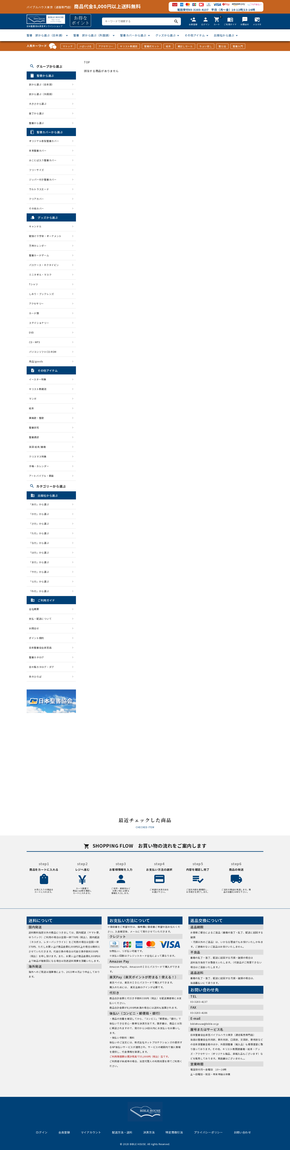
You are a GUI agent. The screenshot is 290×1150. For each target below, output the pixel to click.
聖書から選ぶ (36, 123)
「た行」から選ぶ (40, 533)
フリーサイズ (36, 169)
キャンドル (35, 226)
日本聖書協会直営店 (40, 647)
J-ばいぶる (86, 46)
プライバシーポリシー (208, 1132)
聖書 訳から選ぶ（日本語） (45, 35)
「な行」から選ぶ (40, 542)
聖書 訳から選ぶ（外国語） (92, 35)
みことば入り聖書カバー (43, 160)
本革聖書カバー (38, 150)
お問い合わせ (242, 1132)
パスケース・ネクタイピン (44, 265)
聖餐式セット (151, 46)
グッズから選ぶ (165, 35)
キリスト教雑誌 (129, 46)
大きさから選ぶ (38, 103)
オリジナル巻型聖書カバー (44, 141)
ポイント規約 (36, 638)
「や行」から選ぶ (40, 571)
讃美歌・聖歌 (36, 417)
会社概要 (34, 609)
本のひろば (35, 676)
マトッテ (68, 46)
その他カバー (36, 208)
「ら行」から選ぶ (40, 581)
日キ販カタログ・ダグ (41, 667)
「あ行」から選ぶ (40, 504)
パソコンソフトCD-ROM (42, 351)
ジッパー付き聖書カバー (43, 179)
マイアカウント (91, 1132)
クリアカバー (36, 198)
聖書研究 (34, 427)
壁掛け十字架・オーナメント (45, 236)
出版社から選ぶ (224, 35)
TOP (87, 62)
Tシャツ (33, 284)
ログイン (42, 1132)
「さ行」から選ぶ (40, 523)
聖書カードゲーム (39, 255)
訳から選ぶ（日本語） (41, 84)
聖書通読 (34, 437)
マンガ (32, 398)
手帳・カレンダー (39, 466)
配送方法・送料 (122, 1132)
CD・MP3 (34, 342)
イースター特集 (37, 379)
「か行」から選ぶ (40, 514)
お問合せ (34, 628)
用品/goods (36, 361)
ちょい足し (205, 46)
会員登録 (64, 1132)
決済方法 (149, 1132)
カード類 (34, 313)
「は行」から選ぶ (40, 552)
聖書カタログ (36, 657)
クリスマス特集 (38, 456)
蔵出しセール (185, 46)
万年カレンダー (38, 245)
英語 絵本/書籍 (37, 446)
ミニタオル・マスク (40, 274)
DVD (31, 332)
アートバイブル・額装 (41, 475)
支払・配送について (40, 618)
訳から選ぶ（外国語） (41, 94)
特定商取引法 (174, 1132)
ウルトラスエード (39, 189)
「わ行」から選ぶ (40, 591)
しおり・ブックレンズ (41, 293)
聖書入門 (238, 46)
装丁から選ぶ (36, 113)
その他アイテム (195, 35)
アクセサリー (105, 46)
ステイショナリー (39, 322)
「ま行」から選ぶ (40, 562)
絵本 (168, 46)
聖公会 (222, 46)
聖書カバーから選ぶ (133, 35)
